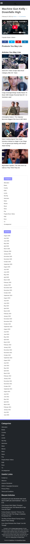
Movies (6, 203)
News (5, 208)
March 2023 (7, 342)
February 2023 (7, 344)
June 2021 (6, 396)
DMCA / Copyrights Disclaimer (10, 486)
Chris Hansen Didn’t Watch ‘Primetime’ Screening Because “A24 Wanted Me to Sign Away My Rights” (14, 507)
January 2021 (7, 409)
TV (4, 221)
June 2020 (6, 415)
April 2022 (6, 370)
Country (6, 188)
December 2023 (8, 318)
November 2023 (8, 321)
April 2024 (6, 308)
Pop (5, 211)
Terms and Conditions (7, 491)
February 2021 (7, 407)
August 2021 (7, 391)
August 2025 (7, 266)
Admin (15, 16)
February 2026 (7, 251)
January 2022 (7, 378)
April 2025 (6, 277)
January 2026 (7, 254)
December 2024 (8, 287)
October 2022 (7, 355)
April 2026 (6, 246)
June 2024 (6, 303)
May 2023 (6, 337)
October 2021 (7, 386)
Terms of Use (13, 537)
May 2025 (6, 274)
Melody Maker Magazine (17, 528)
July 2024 (6, 300)
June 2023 (6, 334)
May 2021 (6, 399)
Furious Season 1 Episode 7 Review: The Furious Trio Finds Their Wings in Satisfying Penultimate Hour (13, 514)
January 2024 (7, 316)
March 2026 (7, 248)
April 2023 (6, 339)
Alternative (6, 182)
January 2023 (7, 347)
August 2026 (7, 235)
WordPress (12, 540)
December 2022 (8, 350)
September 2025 (8, 264)
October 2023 (7, 324)
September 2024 (8, 295)
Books (5, 185)
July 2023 (6, 331)
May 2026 (6, 243)
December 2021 (8, 381)
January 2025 (7, 285)
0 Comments (22, 16)
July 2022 (6, 363)
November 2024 (8, 290)
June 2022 (6, 365)
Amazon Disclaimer (7, 483)
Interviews (6, 198)
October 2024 (7, 292)
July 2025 (6, 269)
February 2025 (7, 282)
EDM (5, 190)
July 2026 (6, 238)
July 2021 (6, 394)
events (5, 193)
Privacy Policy (5, 488)
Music (5, 206)
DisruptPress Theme (21, 540)
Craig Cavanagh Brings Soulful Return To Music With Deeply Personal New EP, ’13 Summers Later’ (14, 95)
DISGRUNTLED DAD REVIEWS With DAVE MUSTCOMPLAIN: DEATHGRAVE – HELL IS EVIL (14, 500)
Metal (5, 201)
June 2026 (6, 241)
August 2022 (7, 360)
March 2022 (7, 373)
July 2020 (6, 412)
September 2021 (8, 389)
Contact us (4, 478)
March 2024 (7, 311)
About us (4, 480)
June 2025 (6, 272)
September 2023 (8, 326)
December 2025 (8, 256)
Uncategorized (7, 224)
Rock (5, 219)
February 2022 (7, 376)
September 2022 (8, 357)
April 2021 (6, 402)
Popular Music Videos (8, 37)
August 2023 (7, 329)
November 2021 (8, 383)
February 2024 (7, 313)
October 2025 (7, 261)
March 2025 (7, 279)
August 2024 (7, 298)
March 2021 (7, 404)
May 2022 (6, 368)
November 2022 (8, 352)
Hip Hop (6, 195)
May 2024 (6, 305)
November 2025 (8, 259)
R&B (5, 216)
